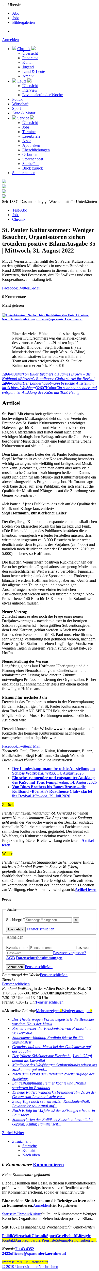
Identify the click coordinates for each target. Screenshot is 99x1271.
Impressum (11, 1262)
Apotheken (31, 145)
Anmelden (10, 39)
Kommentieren (48, 1164)
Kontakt (28, 1150)
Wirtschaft (20, 104)
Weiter (19, 1133)
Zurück (8, 1133)
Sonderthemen (23, 173)
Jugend (28, 67)
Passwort (83, 947)
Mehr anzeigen (49, 1011)
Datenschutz (38, 1262)
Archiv (28, 76)
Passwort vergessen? (69, 953)
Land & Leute (33, 71)
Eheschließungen (36, 150)
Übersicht (16, 5)
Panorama (30, 58)
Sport (16, 108)
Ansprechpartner (28, 1240)
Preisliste (49, 1240)
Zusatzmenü (21, 1141)
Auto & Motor (23, 113)
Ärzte (26, 141)
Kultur (27, 62)
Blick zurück (32, 168)
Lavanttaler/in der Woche (42, 95)
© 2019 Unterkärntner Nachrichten (30, 1266)
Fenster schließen (40, 929)
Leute (21, 81)
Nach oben (31, 1155)
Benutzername (17, 947)
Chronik (23, 49)
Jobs (15, 18)
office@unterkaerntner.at (59, 319)
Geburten (29, 154)
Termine (29, 132)
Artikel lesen (85, 889)
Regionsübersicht (82, 1240)
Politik (17, 99)
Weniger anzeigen (77, 1011)
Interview (30, 90)
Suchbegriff (15, 920)
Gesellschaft (66, 1236)
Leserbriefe (31, 136)
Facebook (10, 288)
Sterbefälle (30, 163)
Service (23, 118)
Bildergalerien (23, 22)
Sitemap (62, 1240)
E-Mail (34, 288)
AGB (10, 958)
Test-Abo (19, 210)
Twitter (23, 288)
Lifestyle (83, 1236)
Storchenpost (32, 159)
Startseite (29, 1146)
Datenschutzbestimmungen (39, 958)
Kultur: (35, 1214)
